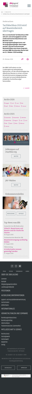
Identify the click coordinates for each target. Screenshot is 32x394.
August (7, 103)
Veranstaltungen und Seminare (14, 313)
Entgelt (21, 213)
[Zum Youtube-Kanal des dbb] (20, 266)
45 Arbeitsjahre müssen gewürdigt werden (12, 250)
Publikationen (19, 271)
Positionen (5, 290)
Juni (17, 103)
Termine (11, 271)
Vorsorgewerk (5, 336)
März (12, 106)
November (16, 117)
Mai (22, 103)
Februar (18, 106)
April (6, 106)
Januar (24, 106)
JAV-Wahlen (10, 180)
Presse (4, 271)
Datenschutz (8, 367)
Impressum (24, 367)
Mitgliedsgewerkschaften (9, 284)
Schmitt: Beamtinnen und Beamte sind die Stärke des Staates (14, 230)
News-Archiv (8, 12)
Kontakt (3, 281)
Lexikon (27, 271)
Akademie (4, 342)
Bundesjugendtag (6, 320)
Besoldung (10, 213)
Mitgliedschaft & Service (11, 329)
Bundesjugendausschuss (9, 317)
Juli (13, 103)
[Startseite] (2, 12)
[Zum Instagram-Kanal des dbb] (16, 266)
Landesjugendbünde (7, 287)
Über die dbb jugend (9, 274)
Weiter (16, 156)
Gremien (4, 279)
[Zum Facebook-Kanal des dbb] (12, 266)
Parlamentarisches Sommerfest (11, 326)
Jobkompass (5, 305)
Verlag (3, 344)
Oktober (24, 117)
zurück (27, 88)
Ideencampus (5, 323)
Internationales (8, 308)
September (8, 120)
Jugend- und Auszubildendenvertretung (13, 299)
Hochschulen (5, 302)
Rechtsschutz (5, 333)
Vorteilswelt (5, 339)
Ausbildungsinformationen (12, 295)
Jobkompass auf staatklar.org (12, 150)
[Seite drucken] (26, 59)
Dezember (8, 117)
